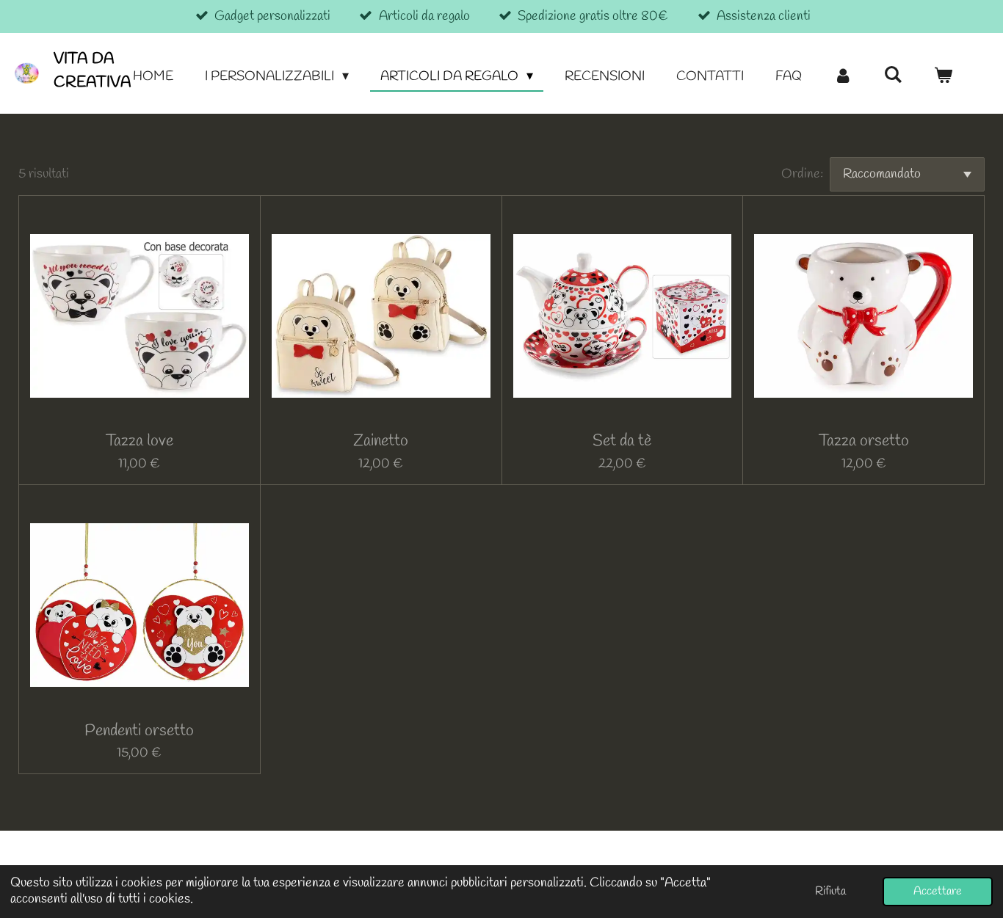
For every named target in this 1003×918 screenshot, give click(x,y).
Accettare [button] (937, 891)
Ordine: (802, 174)
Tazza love (139, 441)
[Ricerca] (893, 75)
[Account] (842, 76)
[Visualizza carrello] (943, 76)
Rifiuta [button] (830, 891)
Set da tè (622, 441)
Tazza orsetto (864, 441)
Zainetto (380, 441)
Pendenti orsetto (139, 731)
